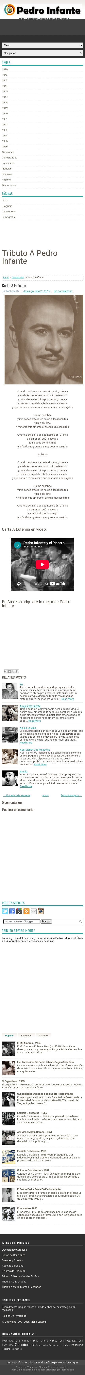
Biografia (7, 206)
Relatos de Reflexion (14, 1270)
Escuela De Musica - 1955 (31, 1151)
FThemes (32, 1367)
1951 (5, 119)
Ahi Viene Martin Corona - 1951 (34, 1132)
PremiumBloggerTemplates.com (27, 1370)
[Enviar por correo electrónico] (6, 671)
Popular (9, 1035)
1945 (5, 91)
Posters (6, 179)
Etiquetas (26, 1035)
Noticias (6, 168)
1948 (5, 102)
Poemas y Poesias (12, 1260)
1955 (5, 141)
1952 (5, 124)
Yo (21, 684)
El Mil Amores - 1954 (28, 1043)
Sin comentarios (63, 291)
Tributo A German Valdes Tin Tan (20, 1276)
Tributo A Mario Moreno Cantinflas (21, 1286)
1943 (5, 80)
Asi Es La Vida (28, 727)
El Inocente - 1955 (27, 1208)
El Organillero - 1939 (13, 1081)
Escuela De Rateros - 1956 (32, 1112)
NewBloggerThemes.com (61, 1370)
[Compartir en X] (13, 671)
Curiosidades (9, 157)
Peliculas (7, 174)
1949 (5, 107)
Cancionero (8, 211)
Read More (67, 698)
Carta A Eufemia (14, 285)
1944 (5, 85)
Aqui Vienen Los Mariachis (35, 749)
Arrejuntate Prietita (30, 706)
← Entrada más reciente (16, 795)
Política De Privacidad (14, 1315)
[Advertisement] (43, 29)
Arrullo (23, 771)
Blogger (73, 1362)
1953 (5, 130)
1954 (5, 135)
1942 (5, 74)
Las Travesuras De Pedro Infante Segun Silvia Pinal (45, 1062)
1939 (5, 69)
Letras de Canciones (13, 1255)
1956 (5, 146)
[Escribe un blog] (9, 671)
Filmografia (8, 217)
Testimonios (9, 185)
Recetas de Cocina (12, 1265)
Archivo (43, 1035)
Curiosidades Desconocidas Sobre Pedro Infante (45, 1093)
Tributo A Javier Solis (14, 1281)
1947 (5, 96)
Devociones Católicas (14, 1249)
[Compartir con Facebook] (17, 671)
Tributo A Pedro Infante (40, 1362)
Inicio (5, 200)
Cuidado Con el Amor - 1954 (33, 1170)
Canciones (8, 152)
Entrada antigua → (71, 795)
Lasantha (63, 1367)
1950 (5, 113)
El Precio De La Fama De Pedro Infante (38, 1189)
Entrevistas (8, 163)
